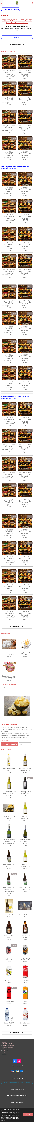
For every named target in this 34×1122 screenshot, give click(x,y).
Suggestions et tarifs (7, 1047)
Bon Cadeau (5, 1050)
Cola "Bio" (8, 959)
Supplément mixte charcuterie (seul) (9, 677)
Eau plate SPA (9, 1023)
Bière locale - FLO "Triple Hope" (25, 889)
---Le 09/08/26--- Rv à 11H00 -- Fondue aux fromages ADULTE (8, 272)
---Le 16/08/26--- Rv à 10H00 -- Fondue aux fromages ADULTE (8, 357)
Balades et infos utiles (8, 1045)
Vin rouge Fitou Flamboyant (25, 793)
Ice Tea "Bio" (25, 959)
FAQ (3, 1052)
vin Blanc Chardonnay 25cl (25, 865)
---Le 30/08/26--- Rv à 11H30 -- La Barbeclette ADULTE (25, 614)
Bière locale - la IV (9, 914)
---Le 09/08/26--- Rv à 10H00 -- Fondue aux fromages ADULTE (8, 245)
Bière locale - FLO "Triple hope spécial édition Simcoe (9, 890)
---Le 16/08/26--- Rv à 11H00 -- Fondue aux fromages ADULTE (8, 384)
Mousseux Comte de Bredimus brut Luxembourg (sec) (9, 841)
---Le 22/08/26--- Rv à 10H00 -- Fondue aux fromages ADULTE (8, 420)
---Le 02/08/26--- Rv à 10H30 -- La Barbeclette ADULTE (25, 128)
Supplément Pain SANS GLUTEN (9, 654)
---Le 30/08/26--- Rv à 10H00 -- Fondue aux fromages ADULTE (8, 587)
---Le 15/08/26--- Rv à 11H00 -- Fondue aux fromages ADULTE (8, 329)
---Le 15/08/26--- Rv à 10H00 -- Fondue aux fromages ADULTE (8, 303)
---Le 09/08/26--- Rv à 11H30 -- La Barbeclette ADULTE (25, 272)
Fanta (25, 1002)
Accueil (4, 1042)
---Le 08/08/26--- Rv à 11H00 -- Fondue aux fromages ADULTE (8, 217)
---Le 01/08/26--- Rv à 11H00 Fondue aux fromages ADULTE (8, 100)
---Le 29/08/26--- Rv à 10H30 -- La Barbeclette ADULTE (25, 532)
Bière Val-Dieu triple (25, 937)
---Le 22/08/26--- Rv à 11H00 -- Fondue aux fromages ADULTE (8, 447)
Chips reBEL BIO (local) (8, 684)
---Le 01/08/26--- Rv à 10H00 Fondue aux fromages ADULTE (8, 73)
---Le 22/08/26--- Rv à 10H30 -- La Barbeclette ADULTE (25, 420)
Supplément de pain (25, 654)
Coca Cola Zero (9, 1002)
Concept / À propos (7, 1043)
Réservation (5, 1049)
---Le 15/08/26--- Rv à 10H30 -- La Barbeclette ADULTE (25, 303)
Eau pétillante (25, 1023)
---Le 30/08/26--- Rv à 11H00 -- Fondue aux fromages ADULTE (8, 614)
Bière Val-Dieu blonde (9, 937)
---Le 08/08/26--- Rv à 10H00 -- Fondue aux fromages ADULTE (8, 190)
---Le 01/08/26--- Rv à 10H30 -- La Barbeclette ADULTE (25, 73)
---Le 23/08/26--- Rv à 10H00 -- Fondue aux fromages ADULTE (8, 475)
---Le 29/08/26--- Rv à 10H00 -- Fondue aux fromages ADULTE (8, 532)
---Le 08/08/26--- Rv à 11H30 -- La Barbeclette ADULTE (25, 217)
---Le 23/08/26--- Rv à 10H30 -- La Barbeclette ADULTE (25, 475)
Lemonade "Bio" (9, 980)
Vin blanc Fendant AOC (8, 769)
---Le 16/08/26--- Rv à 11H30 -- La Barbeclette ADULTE (25, 384)
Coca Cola (25, 980)
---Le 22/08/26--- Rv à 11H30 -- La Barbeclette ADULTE (25, 447)
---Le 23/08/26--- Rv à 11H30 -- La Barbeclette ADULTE (25, 501)
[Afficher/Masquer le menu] (1, 3)
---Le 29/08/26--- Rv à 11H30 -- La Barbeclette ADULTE (25, 559)
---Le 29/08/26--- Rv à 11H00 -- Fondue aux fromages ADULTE (8, 559)
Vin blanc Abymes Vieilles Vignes (25, 769)
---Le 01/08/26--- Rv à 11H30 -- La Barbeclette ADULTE (25, 100)
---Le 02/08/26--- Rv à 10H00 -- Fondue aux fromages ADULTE (8, 128)
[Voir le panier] (32, 3)
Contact (4, 1054)
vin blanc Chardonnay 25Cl (25, 817)
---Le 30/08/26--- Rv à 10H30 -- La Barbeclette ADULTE (25, 587)
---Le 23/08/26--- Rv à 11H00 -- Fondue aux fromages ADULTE (8, 501)
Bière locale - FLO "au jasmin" (9, 865)
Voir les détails (5, 740)
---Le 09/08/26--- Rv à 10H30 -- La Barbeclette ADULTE (25, 245)
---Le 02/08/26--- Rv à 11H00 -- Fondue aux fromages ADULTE (8, 154)
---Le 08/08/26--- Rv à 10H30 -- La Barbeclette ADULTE (25, 190)
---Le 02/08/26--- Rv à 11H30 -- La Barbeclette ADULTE (25, 154)
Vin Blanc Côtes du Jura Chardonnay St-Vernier (9, 793)
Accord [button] (28, 1115)
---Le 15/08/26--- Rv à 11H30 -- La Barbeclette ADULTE (25, 329)
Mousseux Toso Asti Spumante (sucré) (25, 841)
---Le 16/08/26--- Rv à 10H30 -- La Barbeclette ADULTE (25, 357)
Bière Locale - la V (25, 914)
